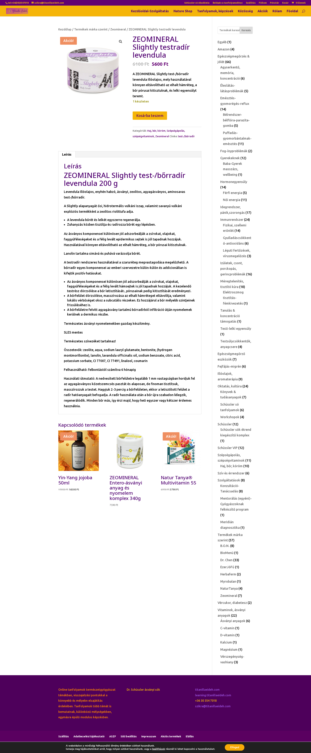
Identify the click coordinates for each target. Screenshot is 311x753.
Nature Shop (182, 11)
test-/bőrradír (186, 136)
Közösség (245, 11)
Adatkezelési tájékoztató (89, 736)
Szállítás (251, 3)
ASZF (112, 736)
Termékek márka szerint (91, 29)
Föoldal (292, 11)
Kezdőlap (64, 29)
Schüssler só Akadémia (196, 3)
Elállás (190, 736)
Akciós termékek (171, 736)
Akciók (263, 11)
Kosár (285, 3)
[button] (120, 41)
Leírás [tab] (66, 154)
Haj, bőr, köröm (156, 130)
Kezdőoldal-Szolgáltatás (150, 11)
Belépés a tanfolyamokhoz (228, 3)
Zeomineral (118, 29)
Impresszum (148, 736)
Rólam (277, 11)
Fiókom (263, 3)
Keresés (246, 30)
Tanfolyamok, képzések (215, 11)
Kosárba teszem (149, 115)
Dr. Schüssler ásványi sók (143, 689)
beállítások (158, 749)
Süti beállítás (129, 736)
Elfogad (234, 747)
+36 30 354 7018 (206, 700)
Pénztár (274, 3)
